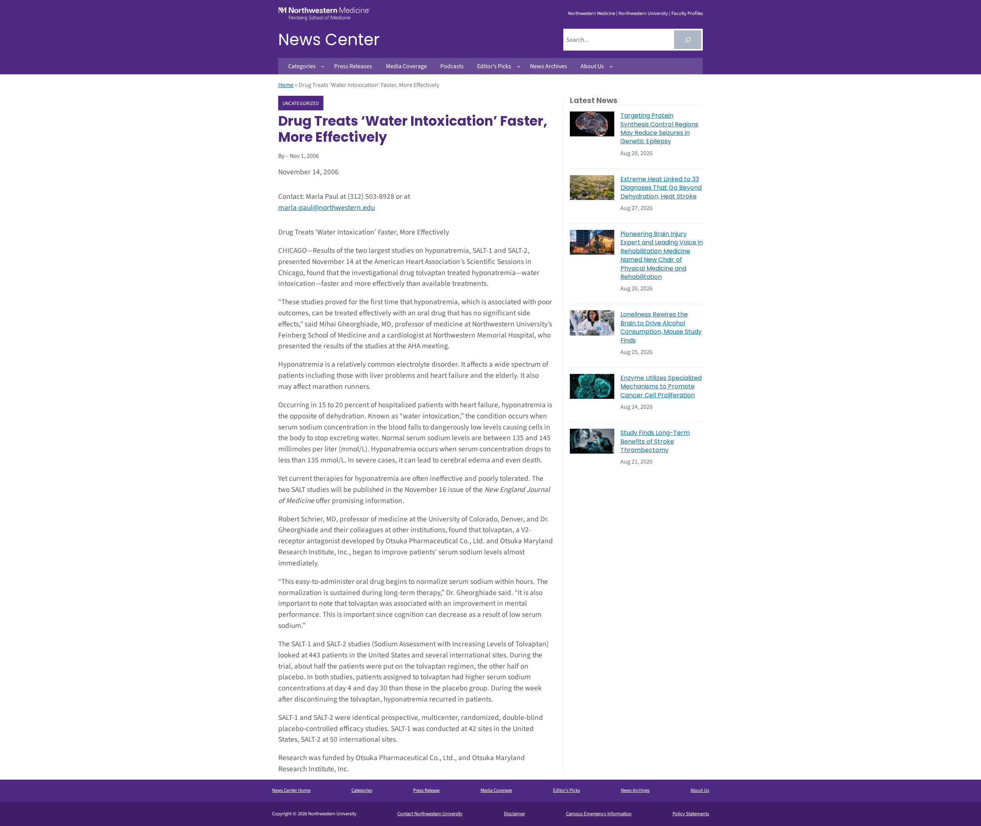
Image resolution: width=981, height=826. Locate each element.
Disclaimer (514, 813)
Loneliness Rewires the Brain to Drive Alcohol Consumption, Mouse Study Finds (661, 327)
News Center (329, 39)
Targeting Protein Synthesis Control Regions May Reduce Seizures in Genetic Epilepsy (659, 128)
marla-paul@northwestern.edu (326, 207)
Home (286, 85)
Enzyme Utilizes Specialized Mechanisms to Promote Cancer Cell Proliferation (661, 387)
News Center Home (291, 790)
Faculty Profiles (687, 13)
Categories (361, 790)
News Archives (635, 790)
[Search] (687, 39)
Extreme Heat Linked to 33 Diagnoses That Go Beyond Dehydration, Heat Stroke (661, 188)
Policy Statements (691, 813)
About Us (700, 790)
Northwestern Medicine (591, 13)
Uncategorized (300, 103)
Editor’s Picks (566, 790)
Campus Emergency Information (599, 813)
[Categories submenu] (323, 66)
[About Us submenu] (611, 66)
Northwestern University (643, 13)
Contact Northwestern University (430, 813)
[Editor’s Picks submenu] (518, 66)
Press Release (426, 790)
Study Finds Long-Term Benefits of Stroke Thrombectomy (655, 441)
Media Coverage (496, 790)
